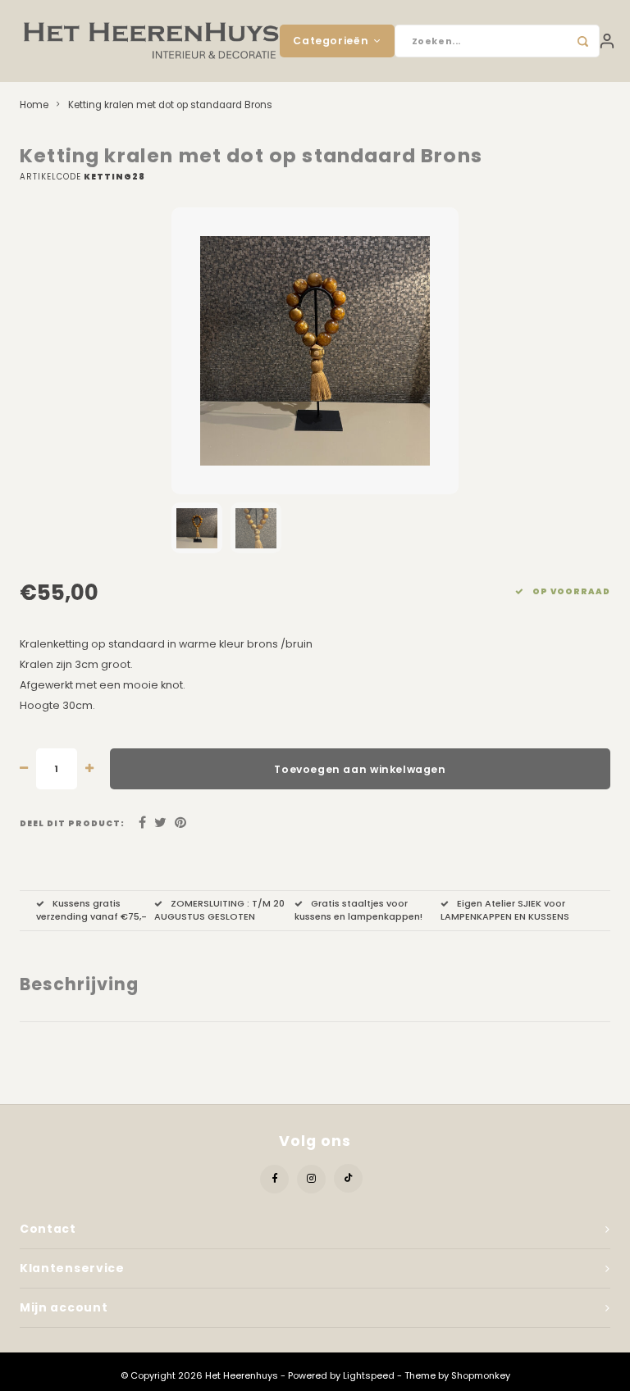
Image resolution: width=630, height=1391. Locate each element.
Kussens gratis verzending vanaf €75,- (91, 910)
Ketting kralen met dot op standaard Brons (170, 104)
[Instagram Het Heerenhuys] (311, 1179)
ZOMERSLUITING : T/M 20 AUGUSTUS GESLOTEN (219, 910)
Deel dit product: (72, 823)
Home (34, 104)
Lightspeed (369, 1375)
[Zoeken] (583, 41)
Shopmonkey (480, 1375)
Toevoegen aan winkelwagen (359, 769)
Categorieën (330, 41)
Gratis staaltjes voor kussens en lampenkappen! (358, 910)
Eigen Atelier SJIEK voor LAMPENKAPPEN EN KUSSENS (505, 910)
